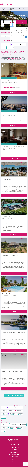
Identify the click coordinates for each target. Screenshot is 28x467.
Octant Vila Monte (7, 294)
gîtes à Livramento (5, 61)
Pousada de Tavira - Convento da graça (13, 146)
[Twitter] (16, 461)
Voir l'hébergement (14, 92)
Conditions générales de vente (14, 454)
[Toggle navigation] (27, 2)
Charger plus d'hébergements (13, 395)
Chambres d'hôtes (5, 36)
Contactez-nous (14, 459)
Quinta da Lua (6, 216)
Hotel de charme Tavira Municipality (9, 82)
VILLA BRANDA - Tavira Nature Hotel (12, 371)
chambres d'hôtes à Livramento (14, 58)
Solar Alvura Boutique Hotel (10, 255)
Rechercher (21, 22)
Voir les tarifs (13, 195)
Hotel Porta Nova (7, 114)
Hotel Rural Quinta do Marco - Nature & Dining (15, 332)
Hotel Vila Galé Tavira (8, 81)
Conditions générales (14, 452)
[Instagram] (12, 461)
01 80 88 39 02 (14, 448)
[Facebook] (14, 461)
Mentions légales (14, 456)
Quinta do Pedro (6, 179)
